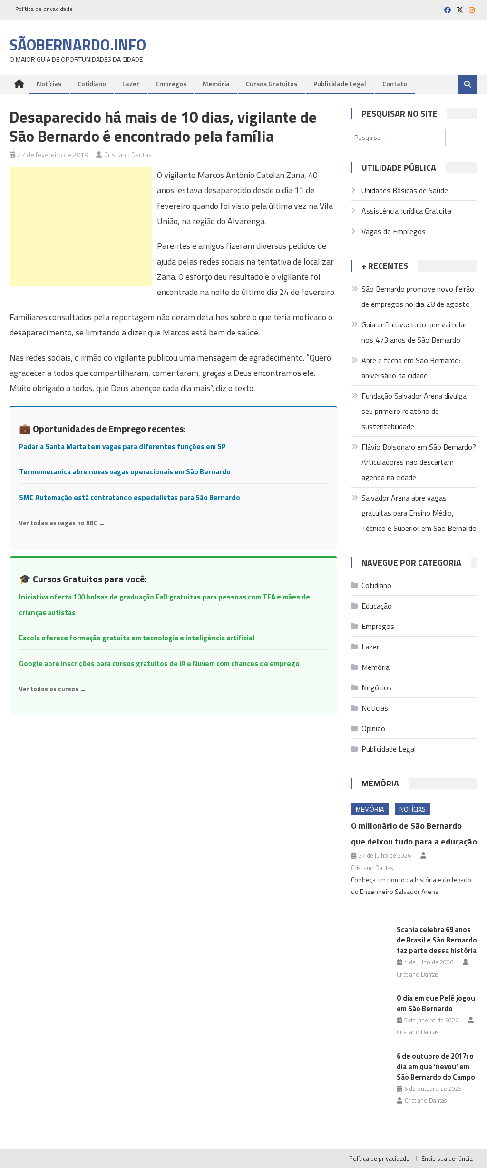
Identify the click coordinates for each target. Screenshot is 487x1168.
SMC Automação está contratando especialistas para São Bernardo (129, 497)
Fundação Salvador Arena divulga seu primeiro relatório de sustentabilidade (414, 411)
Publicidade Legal (339, 83)
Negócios (376, 687)
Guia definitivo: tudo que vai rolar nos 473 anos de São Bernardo (414, 332)
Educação (376, 605)
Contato (394, 83)
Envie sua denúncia (447, 1158)
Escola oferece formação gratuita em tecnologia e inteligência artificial (136, 637)
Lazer (130, 83)
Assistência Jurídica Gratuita (406, 210)
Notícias (49, 83)
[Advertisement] (81, 226)
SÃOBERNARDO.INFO (78, 44)
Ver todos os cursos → (52, 689)
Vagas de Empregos (393, 231)
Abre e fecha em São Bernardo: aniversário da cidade (410, 367)
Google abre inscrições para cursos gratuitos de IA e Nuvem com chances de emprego (159, 663)
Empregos (171, 83)
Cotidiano (92, 83)
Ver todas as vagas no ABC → (62, 523)
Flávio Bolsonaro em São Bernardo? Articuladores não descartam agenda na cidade (418, 462)
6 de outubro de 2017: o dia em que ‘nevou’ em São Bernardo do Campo (436, 1066)
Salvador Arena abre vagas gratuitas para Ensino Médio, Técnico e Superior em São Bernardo (419, 513)
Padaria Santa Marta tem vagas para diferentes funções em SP (122, 446)
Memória (216, 83)
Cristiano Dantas (128, 154)
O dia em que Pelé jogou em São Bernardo (436, 1003)
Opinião (373, 728)
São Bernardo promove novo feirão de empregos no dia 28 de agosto (417, 296)
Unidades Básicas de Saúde (404, 190)
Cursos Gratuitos (271, 83)
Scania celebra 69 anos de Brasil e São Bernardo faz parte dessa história (437, 940)
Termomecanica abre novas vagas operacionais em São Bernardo (125, 471)
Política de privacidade (44, 8)
